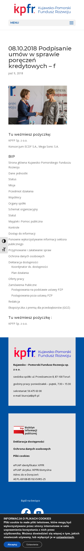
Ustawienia (32, 544)
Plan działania (20, 273)
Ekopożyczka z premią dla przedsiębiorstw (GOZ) (39, 307)
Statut (12, 215)
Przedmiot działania (20, 191)
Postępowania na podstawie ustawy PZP (37, 289)
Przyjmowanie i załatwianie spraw (29, 250)
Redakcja (14, 301)
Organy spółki (17, 203)
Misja (11, 185)
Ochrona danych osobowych (26, 256)
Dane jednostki (18, 173)
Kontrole (13, 227)
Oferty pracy (16, 279)
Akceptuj (12, 544)
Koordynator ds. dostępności (29, 267)
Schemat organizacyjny (23, 209)
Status (12, 179)
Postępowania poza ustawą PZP (32, 295)
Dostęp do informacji (21, 233)
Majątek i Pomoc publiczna (25, 221)
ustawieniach (65, 537)
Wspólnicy (14, 197)
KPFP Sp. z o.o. (17, 140)
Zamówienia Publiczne (22, 285)
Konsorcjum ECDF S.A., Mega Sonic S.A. (33, 146)
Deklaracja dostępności (23, 262)
